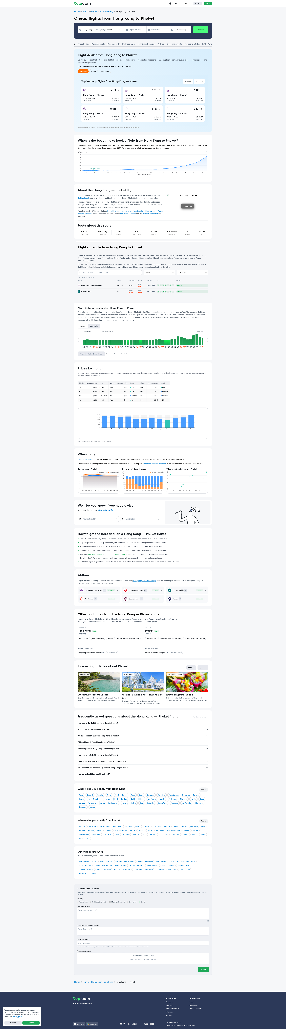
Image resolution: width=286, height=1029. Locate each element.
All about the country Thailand (195, 638)
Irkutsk (132, 830)
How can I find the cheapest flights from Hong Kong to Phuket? (103, 768)
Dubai (202, 799)
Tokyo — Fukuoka (152, 866)
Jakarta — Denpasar (86, 870)
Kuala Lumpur (174, 795)
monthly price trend (117, 554)
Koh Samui (117, 826)
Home (77, 11)
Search (201, 29)
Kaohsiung (161, 795)
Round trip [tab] (94, 326)
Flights (86, 11)
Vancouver (92, 803)
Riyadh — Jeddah (168, 866)
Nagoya (125, 803)
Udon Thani (164, 834)
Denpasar (82, 807)
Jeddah (185, 834)
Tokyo (109, 795)
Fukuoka (196, 795)
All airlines (169, 1012)
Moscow (136, 834)
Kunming (126, 834)
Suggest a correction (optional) (88, 925)
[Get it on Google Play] (92, 1024)
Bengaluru (194, 826)
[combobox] (91, 29)
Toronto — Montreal (104, 870)
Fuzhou (102, 803)
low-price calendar (128, 214)
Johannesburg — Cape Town (166, 870)
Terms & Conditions (195, 1009)
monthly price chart (151, 214)
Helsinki (186, 830)
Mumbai (167, 826)
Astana (202, 834)
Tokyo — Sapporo (85, 866)
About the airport (112, 653)
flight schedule (84, 198)
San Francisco (113, 803)
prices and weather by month (154, 464)
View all (188, 81)
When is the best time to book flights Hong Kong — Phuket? (102, 761)
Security (192, 1002)
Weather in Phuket (85, 459)
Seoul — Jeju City (106, 862)
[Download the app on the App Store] (170, 3)
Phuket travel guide (115, 211)
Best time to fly (113, 44)
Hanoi (115, 799)
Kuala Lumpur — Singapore (143, 870)
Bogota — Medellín (136, 866)
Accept (31, 1023)
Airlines (161, 44)
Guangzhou (96, 834)
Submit (203, 970)
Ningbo (92, 807)
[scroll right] (206, 340)
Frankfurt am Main (173, 830)
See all (203, 789)
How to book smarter (146, 44)
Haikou (133, 803)
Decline (13, 1023)
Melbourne (173, 799)
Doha (142, 803)
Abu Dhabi (128, 826)
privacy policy (17, 1017)
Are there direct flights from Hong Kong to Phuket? (98, 736)
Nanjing (193, 799)
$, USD (197, 4)
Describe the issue (83, 906)
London (162, 799)
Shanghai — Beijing (184, 866)
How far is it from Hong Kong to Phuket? (94, 729)
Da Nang (124, 799)
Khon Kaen (175, 834)
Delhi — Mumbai (120, 866)
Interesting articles (192, 44)
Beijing (124, 795)
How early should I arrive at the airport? (94, 774)
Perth (144, 834)
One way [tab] (83, 326)
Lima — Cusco (185, 870)
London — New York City (103, 866)
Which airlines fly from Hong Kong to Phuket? (96, 742)
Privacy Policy (193, 1005)
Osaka (141, 795)
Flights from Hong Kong (102, 11)
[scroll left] (80, 340)
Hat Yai (195, 830)
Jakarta (82, 803)
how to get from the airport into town (139, 211)
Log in (208, 4)
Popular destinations (172, 1009)
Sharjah (184, 826)
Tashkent (153, 834)
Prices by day (83, 44)
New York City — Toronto (87, 862)
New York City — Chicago (165, 862)
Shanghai (100, 795)
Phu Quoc (183, 799)
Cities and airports (174, 44)
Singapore (150, 795)
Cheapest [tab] (83, 71)
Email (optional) (82, 940)
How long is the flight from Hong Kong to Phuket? (98, 723)
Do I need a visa (128, 44)
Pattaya (82, 830)
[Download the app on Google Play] (175, 3)
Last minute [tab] (105, 71)
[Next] (202, 81)
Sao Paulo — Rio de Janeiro (124, 862)
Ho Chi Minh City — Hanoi (186, 862)
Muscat (141, 830)
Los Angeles (152, 799)
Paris (81, 839)
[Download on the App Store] (79, 1024)
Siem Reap (160, 830)
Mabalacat (174, 803)
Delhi (133, 799)
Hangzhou (186, 795)
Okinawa (141, 799)
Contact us (169, 1002)
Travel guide (170, 1005)
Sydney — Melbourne (145, 862)
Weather (110, 638)
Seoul (117, 795)
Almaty (117, 834)
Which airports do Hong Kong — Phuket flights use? (99, 748)
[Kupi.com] (82, 3)
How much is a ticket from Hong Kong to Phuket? (98, 755)
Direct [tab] (93, 71)
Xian (87, 839)
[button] (84, 341)
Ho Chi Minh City (94, 799)
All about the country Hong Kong (128, 638)
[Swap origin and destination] (101, 29)
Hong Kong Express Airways (144, 580)
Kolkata (91, 830)
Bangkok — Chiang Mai (122, 870)
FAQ (204, 44)
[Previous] (196, 81)
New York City (187, 803)
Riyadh (194, 834)
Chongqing (199, 803)
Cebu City (150, 803)
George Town (162, 803)
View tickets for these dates (91, 354)
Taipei (81, 795)
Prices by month (98, 44)
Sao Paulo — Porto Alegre (88, 874)
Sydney (81, 799)
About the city (83, 638)
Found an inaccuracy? (199, 717)
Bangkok (90, 795)
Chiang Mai (157, 826)
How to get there (98, 638)
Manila (132, 795)
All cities (168, 1015)
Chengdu (106, 799)
